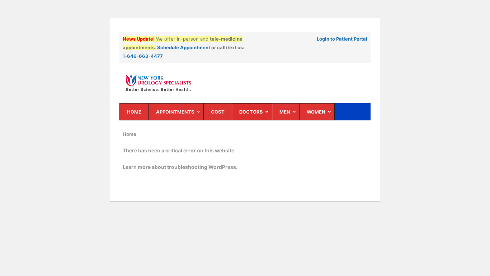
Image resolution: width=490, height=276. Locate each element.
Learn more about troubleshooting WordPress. (180, 167)
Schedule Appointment (183, 47)
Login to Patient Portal (342, 39)
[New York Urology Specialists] (245, 83)
